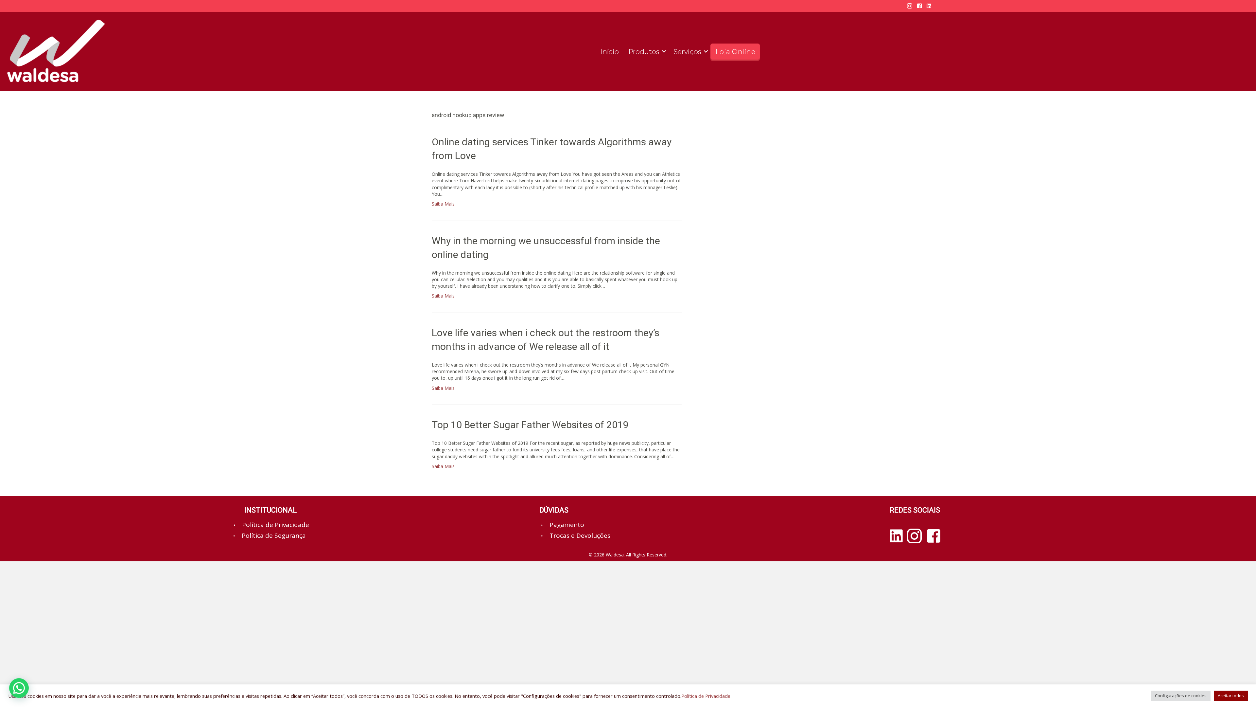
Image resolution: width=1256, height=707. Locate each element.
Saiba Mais (443, 204)
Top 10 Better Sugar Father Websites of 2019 (530, 424)
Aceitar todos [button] (1231, 695)
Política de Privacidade (705, 696)
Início (609, 51)
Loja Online (735, 51)
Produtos (643, 51)
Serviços (687, 51)
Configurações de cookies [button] (1181, 695)
